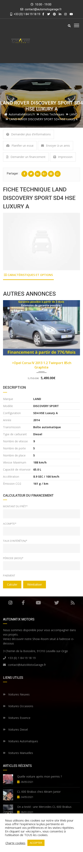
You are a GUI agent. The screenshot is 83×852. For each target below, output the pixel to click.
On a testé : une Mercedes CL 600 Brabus (44, 807)
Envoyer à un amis (58, 145)
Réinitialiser (34, 584)
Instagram (10, 603)
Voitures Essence (18, 718)
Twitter (56, 603)
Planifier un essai (22, 145)
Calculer (12, 584)
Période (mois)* (13, 558)
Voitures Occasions (20, 706)
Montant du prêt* (15, 506)
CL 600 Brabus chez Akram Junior (39, 792)
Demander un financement (28, 157)
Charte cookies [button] (15, 843)
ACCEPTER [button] (36, 843)
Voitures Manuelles (20, 753)
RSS (72, 603)
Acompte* (9, 523)
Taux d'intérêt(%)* (15, 541)
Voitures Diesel (17, 729)
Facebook (23, 603)
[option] (41, 241)
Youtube (38, 603)
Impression (65, 157)
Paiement (9, 575)
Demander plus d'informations (31, 134)
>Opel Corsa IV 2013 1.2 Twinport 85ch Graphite (41, 365)
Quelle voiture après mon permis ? (39, 776)
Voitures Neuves (18, 694)
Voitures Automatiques (22, 741)
